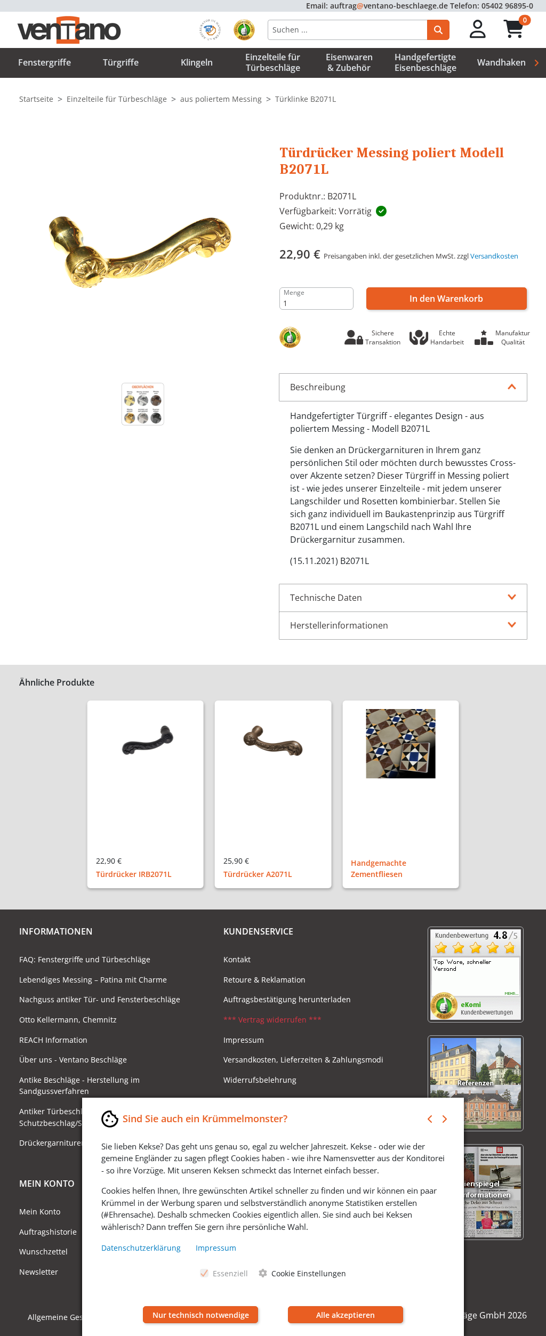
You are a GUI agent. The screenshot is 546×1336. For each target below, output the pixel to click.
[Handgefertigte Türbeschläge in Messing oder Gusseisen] (143, 404)
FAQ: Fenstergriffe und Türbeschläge (84, 959)
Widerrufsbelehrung (259, 1080)
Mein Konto (39, 1211)
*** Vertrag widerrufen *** (272, 1020)
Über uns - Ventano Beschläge (73, 1060)
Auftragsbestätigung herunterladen (287, 999)
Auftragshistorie (48, 1232)
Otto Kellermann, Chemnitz (68, 1020)
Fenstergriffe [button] (44, 62)
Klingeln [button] (197, 62)
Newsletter (38, 1272)
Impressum (243, 1040)
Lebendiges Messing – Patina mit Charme (93, 980)
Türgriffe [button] (121, 62)
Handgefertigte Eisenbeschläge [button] (425, 62)
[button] (478, 29)
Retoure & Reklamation (264, 980)
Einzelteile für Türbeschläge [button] (272, 62)
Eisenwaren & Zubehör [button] (349, 62)
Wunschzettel (43, 1251)
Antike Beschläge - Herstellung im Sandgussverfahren (79, 1086)
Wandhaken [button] (501, 62)
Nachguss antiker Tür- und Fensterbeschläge (99, 999)
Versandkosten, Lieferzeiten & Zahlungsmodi (303, 1060)
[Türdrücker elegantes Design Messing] (143, 249)
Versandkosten (494, 256)
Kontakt (237, 959)
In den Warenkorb (446, 298)
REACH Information (53, 1040)
